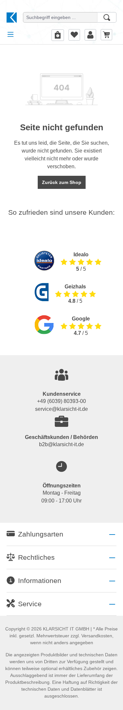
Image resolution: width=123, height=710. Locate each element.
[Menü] (10, 34)
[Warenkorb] (106, 34)
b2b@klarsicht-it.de (61, 444)
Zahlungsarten (40, 534)
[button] (61, 534)
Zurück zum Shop (61, 182)
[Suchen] (106, 17)
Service (30, 604)
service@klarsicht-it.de (61, 409)
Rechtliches (36, 557)
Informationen (39, 580)
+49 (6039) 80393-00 (61, 401)
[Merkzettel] (74, 35)
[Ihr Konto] (90, 34)
